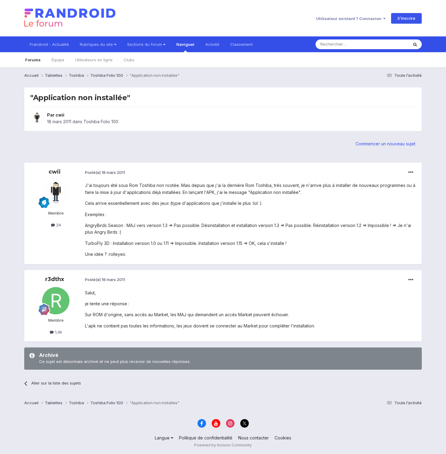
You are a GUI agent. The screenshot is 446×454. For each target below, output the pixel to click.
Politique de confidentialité (205, 437)
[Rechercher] (415, 44)
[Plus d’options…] (411, 172)
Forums (33, 59)
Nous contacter (253, 437)
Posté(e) (105, 172)
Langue (163, 437)
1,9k (58, 332)
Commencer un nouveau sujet (385, 143)
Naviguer (185, 44)
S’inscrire (406, 18)
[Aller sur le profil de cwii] (37, 118)
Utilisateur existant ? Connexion (349, 18)
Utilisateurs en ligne (94, 59)
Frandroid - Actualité (49, 44)
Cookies (283, 437)
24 (58, 224)
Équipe (58, 59)
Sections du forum (145, 44)
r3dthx (54, 279)
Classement (241, 44)
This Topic (390, 44)
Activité (212, 44)
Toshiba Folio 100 (100, 121)
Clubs (128, 59)
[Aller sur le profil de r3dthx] (55, 300)
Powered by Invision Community (223, 445)
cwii (60, 114)
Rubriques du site (97, 44)
